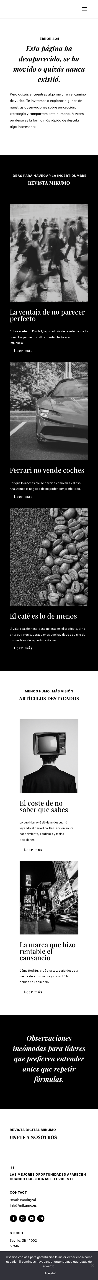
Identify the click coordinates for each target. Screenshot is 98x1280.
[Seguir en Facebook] (13, 1218)
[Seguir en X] (22, 1218)
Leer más (23, 350)
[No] (92, 1265)
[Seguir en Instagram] (40, 1218)
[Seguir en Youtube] (31, 1218)
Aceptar (50, 1273)
